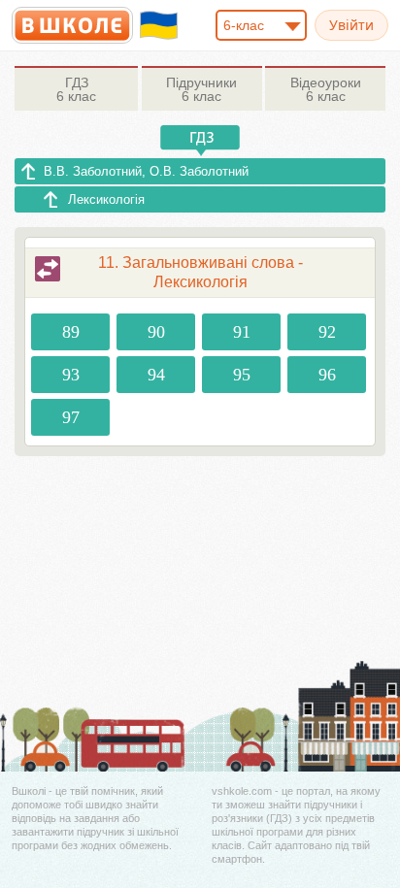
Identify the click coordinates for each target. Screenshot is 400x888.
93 (71, 374)
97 (71, 417)
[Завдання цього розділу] (47, 268)
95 (241, 374)
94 (156, 374)
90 (156, 332)
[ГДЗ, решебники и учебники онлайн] (72, 25)
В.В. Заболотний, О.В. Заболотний (146, 171)
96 (327, 374)
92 (327, 332)
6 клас (76, 89)
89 (71, 332)
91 (241, 332)
